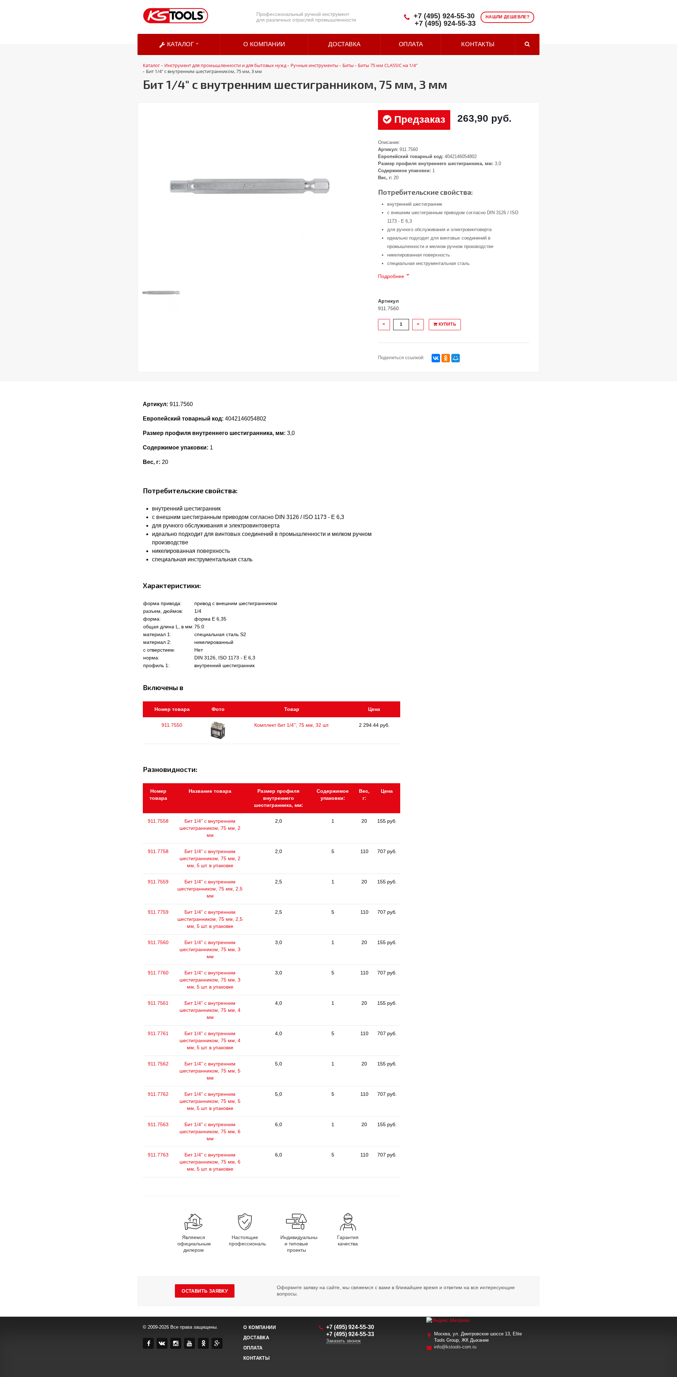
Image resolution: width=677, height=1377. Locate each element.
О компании (264, 44)
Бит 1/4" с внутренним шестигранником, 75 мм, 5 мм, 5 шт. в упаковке (209, 1101)
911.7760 (158, 973)
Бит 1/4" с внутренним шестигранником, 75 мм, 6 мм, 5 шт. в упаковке (209, 1162)
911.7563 (158, 1124)
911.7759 (158, 912)
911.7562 (158, 1064)
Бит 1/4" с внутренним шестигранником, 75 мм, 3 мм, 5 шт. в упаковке (209, 980)
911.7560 (158, 942)
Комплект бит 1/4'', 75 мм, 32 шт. (291, 725)
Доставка (344, 44)
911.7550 (171, 725)
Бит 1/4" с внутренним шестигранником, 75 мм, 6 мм (209, 1131)
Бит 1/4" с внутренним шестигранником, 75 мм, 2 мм (209, 828)
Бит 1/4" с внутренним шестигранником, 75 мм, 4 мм (209, 1010)
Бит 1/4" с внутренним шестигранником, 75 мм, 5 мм (209, 1071)
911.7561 (158, 1003)
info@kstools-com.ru (455, 1346)
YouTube (189, 1343)
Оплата (411, 44)
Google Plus (217, 1343)
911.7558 (158, 821)
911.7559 (158, 881)
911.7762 (158, 1094)
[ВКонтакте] (436, 358)
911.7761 (158, 1033)
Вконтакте (162, 1343)
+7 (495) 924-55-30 (444, 16)
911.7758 (158, 851)
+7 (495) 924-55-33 (445, 23)
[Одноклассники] (445, 358)
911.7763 (158, 1155)
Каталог (180, 44)
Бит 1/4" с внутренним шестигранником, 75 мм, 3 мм (209, 949)
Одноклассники (203, 1343)
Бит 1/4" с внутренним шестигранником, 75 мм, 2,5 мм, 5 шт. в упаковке (210, 919)
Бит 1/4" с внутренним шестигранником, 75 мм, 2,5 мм (210, 889)
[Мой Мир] (455, 358)
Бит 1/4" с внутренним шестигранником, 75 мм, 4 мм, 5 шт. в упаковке (209, 1040)
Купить (446, 324)
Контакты (477, 44)
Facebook (148, 1343)
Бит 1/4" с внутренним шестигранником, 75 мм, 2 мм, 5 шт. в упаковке (209, 858)
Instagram (175, 1343)
